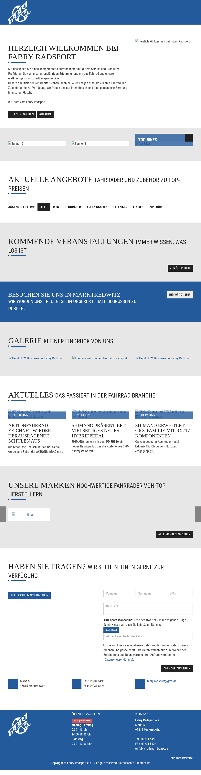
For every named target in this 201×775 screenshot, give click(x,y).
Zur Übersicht (180, 268)
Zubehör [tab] (155, 207)
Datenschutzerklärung (118, 659)
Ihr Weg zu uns (179, 295)
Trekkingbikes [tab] (97, 207)
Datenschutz (126, 763)
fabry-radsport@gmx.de (161, 681)
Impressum (143, 763)
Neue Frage (111, 630)
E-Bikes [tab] (138, 207)
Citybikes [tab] (120, 207)
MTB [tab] (56, 207)
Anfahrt (45, 114)
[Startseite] (19, 12)
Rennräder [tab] (73, 207)
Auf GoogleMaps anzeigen (29, 595)
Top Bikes (147, 139)
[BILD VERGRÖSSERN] (37, 358)
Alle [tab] (43, 207)
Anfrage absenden (177, 668)
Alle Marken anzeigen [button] (174, 534)
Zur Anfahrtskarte (182, 758)
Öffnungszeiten (22, 114)
